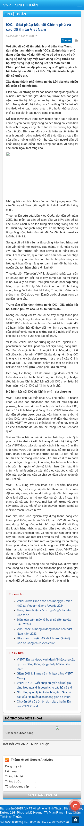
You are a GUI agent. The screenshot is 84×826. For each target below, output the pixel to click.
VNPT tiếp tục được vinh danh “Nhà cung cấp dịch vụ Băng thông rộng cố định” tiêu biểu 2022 (46, 664)
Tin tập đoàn (15, 14)
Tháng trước (13, 781)
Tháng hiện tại (14, 776)
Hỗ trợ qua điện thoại (23, 718)
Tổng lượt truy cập (17, 786)
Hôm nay (11, 771)
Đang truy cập (14, 766)
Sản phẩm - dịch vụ (43, 795)
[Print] (76, 40)
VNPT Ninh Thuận (20, 5)
